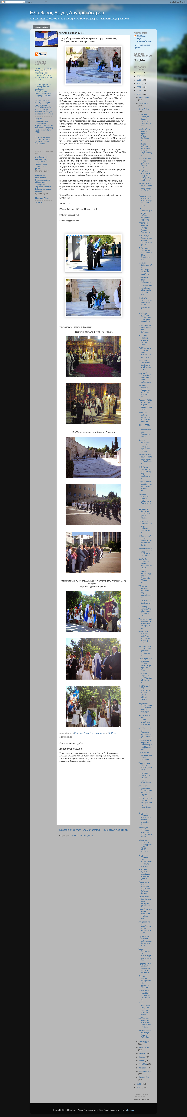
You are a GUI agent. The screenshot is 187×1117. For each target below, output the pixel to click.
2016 (139, 87)
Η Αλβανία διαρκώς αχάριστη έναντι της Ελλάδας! (144, 340)
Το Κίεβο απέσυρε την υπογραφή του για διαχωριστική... (145, 149)
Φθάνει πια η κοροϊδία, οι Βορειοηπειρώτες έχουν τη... (145, 995)
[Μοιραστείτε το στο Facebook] (68, 737)
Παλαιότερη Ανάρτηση (115, 829)
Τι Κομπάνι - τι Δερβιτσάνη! (145, 602)
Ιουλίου (142, 1053)
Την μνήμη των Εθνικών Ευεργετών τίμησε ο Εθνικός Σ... (145, 968)
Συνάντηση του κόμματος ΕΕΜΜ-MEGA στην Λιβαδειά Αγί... (145, 664)
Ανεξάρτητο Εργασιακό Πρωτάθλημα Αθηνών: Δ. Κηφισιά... (145, 790)
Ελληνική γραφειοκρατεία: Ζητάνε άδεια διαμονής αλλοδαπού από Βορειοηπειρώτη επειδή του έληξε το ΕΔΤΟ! (44, 125)
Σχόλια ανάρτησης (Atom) (82, 835)
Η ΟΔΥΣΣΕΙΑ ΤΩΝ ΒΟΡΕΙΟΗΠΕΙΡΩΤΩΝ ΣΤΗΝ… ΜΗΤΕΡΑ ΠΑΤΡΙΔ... (145, 692)
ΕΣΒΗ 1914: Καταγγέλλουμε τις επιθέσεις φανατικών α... (145, 527)
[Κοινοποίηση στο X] (65, 737)
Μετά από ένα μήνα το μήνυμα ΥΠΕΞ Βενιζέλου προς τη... (144, 134)
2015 (139, 91)
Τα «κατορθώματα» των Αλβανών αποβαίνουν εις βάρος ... (145, 214)
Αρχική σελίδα (41, 27)
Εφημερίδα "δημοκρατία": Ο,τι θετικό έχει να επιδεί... (145, 513)
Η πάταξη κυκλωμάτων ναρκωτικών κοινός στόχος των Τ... (145, 303)
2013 (139, 1084)
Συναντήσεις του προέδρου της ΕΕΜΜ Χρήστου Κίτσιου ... (144, 887)
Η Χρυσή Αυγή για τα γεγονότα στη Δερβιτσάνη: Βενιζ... (145, 540)
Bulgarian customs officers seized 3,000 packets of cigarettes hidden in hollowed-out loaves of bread (43, 185)
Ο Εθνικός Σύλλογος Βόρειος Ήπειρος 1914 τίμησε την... (145, 120)
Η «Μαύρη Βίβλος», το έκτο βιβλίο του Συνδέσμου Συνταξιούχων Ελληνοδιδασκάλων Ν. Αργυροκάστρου (43, 90)
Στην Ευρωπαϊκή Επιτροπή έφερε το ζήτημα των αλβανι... (144, 1008)
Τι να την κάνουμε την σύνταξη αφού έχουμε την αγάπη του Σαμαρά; (42, 140)
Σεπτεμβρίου (144, 1042)
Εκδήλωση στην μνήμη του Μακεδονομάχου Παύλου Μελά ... (145, 744)
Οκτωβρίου (144, 109)
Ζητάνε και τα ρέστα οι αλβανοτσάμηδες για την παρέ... (145, 940)
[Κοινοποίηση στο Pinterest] (71, 737)
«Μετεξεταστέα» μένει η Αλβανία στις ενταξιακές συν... (145, 913)
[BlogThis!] (63, 737)
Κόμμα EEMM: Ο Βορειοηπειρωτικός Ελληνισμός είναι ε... (145, 430)
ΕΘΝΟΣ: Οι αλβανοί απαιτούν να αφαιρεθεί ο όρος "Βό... (145, 417)
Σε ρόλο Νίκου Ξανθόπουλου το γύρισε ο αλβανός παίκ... (145, 486)
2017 (139, 84)
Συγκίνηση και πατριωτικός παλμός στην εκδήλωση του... (145, 200)
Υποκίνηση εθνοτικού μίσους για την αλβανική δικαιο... (145, 832)
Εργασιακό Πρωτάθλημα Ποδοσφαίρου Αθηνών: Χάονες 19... (145, 707)
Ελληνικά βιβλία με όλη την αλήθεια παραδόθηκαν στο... (145, 404)
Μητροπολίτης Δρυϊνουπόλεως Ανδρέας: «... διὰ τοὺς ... (145, 188)
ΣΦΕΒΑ (38, 203)
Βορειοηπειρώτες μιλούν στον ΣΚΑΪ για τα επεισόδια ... (145, 552)
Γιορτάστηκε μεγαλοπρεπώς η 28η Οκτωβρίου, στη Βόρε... (145, 175)
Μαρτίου (143, 1068)
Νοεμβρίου (143, 103)
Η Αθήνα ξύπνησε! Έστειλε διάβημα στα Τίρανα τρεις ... (145, 499)
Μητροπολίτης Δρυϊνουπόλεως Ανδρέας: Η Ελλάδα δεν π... (145, 459)
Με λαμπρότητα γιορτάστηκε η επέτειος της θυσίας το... (145, 650)
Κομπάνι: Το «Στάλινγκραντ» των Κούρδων (145, 756)
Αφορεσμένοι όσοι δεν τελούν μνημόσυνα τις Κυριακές (145, 719)
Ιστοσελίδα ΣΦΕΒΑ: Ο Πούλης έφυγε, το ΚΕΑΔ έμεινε (145, 777)
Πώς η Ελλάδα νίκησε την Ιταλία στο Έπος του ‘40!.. (145, 163)
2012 (139, 1088)
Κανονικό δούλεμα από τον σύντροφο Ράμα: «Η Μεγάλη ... (145, 268)
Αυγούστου (144, 1048)
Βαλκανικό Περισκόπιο (40, 177)
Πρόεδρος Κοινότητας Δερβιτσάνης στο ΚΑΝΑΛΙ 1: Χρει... (145, 365)
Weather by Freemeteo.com (141, 1099)
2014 (139, 94)
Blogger (130, 1110)
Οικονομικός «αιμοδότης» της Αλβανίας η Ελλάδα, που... (145, 677)
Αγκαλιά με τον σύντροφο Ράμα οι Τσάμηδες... (145, 1034)
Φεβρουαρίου (145, 1071)
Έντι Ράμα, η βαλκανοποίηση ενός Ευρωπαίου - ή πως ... (145, 240)
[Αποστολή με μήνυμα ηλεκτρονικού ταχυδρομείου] (60, 737)
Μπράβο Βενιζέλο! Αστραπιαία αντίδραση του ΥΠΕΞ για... (144, 391)
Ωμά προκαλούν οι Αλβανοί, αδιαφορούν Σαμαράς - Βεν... (145, 290)
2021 (139, 73)
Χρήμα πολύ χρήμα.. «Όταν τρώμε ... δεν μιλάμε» (41, 165)
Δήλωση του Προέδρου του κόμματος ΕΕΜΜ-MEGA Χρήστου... (145, 845)
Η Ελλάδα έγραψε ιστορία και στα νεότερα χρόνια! (145, 874)
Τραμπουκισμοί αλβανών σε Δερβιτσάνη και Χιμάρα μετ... (145, 623)
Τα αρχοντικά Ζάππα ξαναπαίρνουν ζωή (145, 766)
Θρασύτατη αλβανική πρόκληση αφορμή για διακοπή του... (144, 637)
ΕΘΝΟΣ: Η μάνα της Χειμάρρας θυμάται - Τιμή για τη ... (145, 227)
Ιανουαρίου (144, 1077)
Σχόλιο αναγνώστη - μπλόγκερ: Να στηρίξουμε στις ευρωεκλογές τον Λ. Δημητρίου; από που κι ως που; (43, 74)
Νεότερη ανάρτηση (70, 829)
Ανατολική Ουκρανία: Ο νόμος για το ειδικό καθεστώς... (145, 377)
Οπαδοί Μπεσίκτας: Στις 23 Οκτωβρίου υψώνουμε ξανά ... (144, 445)
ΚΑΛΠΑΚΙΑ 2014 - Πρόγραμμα (145, 280)
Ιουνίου (142, 1057)
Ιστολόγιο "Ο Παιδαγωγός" (41, 158)
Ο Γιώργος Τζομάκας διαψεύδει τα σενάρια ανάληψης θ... (145, 818)
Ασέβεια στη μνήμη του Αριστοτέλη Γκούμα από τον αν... (145, 1022)
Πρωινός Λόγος (42, 198)
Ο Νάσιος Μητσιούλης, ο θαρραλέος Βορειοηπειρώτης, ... (145, 611)
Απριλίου (143, 1064)
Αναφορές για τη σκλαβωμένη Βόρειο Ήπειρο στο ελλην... (145, 927)
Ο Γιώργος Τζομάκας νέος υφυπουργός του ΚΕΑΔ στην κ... (145, 860)
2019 (139, 76)
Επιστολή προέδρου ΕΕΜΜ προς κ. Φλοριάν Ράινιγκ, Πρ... (145, 317)
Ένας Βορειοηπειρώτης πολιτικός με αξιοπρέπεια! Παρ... (145, 954)
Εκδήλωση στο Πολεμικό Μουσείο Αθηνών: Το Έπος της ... (145, 352)
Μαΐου (142, 1061)
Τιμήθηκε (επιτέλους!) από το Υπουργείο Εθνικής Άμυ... (145, 577)
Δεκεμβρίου (144, 98)
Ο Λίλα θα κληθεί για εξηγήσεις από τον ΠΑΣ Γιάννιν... (145, 563)
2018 (139, 80)
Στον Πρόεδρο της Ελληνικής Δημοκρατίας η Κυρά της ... (145, 732)
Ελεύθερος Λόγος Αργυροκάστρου (67, 12)
